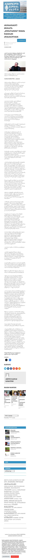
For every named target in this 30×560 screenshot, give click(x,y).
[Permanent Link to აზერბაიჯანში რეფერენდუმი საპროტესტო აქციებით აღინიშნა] (22, 395)
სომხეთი (8, 517)
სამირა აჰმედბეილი (18, 507)
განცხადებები (21, 490)
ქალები (21, 517)
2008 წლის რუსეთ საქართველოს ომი (12, 480)
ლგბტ (20, 498)
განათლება (14, 490)
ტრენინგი (15, 517)
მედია (6, 501)
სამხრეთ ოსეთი (9, 509)
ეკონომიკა (17, 493)
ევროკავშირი (15, 492)
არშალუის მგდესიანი (19, 486)
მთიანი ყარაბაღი (15, 501)
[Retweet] (5, 369)
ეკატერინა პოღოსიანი (9, 493)
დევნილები (8, 492)
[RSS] (19, 369)
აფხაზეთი (7, 490)
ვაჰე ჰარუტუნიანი (8, 495)
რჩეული (8, 507)
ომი (15, 502)
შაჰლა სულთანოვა (17, 519)
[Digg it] (8, 369)
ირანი (14, 496)
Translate (13, 417)
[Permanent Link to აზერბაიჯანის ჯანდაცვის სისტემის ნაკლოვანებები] (14, 395)
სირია (5, 515)
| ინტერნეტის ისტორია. (15, 553)
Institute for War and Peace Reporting (10, 534)
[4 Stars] (9, 47)
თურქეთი (15, 495)
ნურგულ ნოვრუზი (9, 502)
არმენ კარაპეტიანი (8, 486)
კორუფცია (16, 498)
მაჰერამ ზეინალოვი (9, 79)
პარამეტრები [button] (6, 556)
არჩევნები (7, 488)
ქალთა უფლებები (8, 519)
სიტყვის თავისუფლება (12, 515)
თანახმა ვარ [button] (15, 556)
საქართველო (10, 513)
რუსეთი (15, 504)
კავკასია (18, 79)
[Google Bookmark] (16, 369)
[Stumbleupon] (14, 369)
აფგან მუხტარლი (15, 488)
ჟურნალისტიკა (7, 504)
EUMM (23, 480)
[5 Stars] (10, 47)
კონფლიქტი (8, 499)
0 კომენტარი (21, 40)
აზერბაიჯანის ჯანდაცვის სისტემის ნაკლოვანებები (14, 399)
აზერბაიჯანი (10, 484)
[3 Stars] (7, 47)
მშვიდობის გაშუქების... (16, 448)
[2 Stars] (6, 47)
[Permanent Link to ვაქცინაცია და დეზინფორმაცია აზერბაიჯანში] (7, 395)
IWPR (5, 482)
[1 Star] (5, 47)
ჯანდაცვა (6, 521)
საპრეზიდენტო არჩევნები (10, 511)
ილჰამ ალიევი (8, 496)
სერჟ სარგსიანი (21, 513)
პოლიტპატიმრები (21, 502)
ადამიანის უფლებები (15, 482)
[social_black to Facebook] (11, 369)
